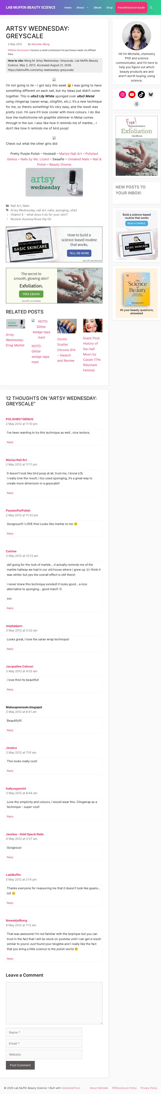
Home (67, 7)
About (80, 7)
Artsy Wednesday (23, 210)
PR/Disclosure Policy (124, 1087)
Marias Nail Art (16, 460)
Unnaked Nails (78, 159)
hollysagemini (16, 788)
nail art (41, 210)
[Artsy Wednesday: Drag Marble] (15, 326)
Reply (10, 442)
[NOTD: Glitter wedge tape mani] (41, 337)
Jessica (11, 748)
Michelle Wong (40, 44)
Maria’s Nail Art (70, 154)
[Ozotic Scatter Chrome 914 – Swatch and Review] (67, 331)
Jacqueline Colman (19, 666)
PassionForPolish (18, 510)
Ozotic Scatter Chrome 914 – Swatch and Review (66, 350)
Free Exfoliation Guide (131, 7)
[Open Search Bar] (151, 7)
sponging (62, 210)
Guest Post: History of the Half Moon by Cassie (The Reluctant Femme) (92, 354)
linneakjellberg (16, 920)
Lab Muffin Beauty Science (30, 7)
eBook (97, 7)
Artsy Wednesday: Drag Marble (15, 340)
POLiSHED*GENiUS (19, 419)
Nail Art (16, 206)
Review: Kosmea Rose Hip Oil (31, 219)
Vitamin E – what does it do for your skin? (39, 214)
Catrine (11, 551)
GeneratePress (71, 1087)
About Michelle (99, 1087)
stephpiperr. (14, 626)
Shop (109, 7)
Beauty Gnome (60, 164)
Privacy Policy (149, 1087)
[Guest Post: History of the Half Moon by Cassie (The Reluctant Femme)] (92, 330)
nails (51, 210)
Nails (26, 206)
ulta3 (73, 210)
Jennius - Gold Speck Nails (25, 834)
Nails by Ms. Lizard (35, 159)
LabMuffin (13, 875)
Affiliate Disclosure (18, 50)
